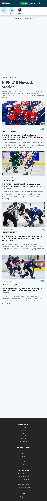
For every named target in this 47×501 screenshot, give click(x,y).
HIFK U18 (5, 77)
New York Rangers (23, 482)
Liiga (23, 461)
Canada (23, 430)
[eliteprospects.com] (6, 3)
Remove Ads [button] (29, 18)
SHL (23, 456)
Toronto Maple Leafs (23, 487)
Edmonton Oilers (23, 479)
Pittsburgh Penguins (24, 485)
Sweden (23, 428)
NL (23, 464)
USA (23, 433)
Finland (23, 436)
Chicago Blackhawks (23, 474)
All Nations (23, 441)
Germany (23, 438)
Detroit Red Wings (23, 476)
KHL (23, 453)
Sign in (32, 3)
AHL (23, 459)
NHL (23, 451)
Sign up (24, 3)
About (23, 499)
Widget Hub (23, 497)
